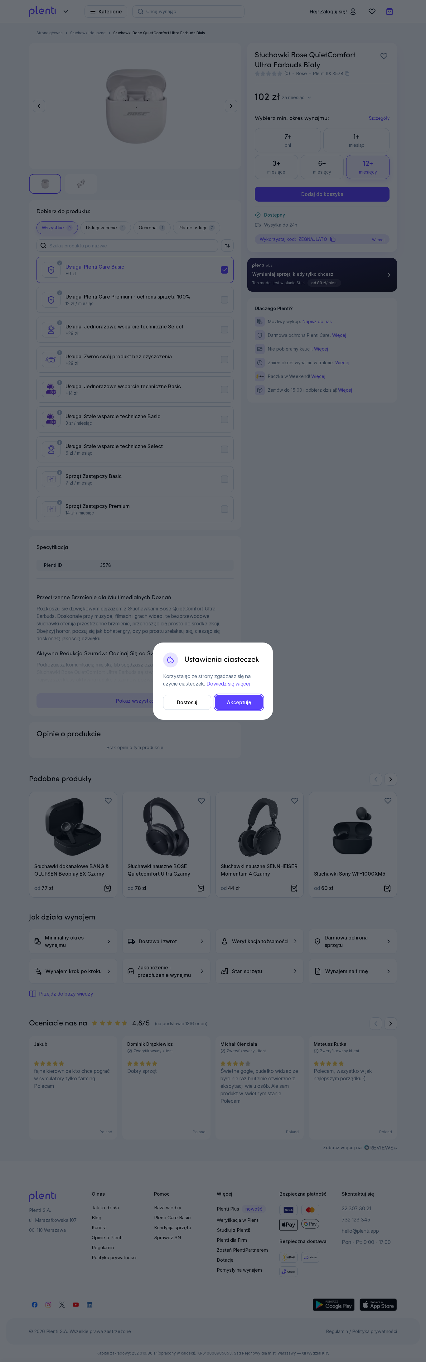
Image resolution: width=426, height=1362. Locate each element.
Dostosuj (187, 702)
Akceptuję (239, 702)
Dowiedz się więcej (228, 684)
